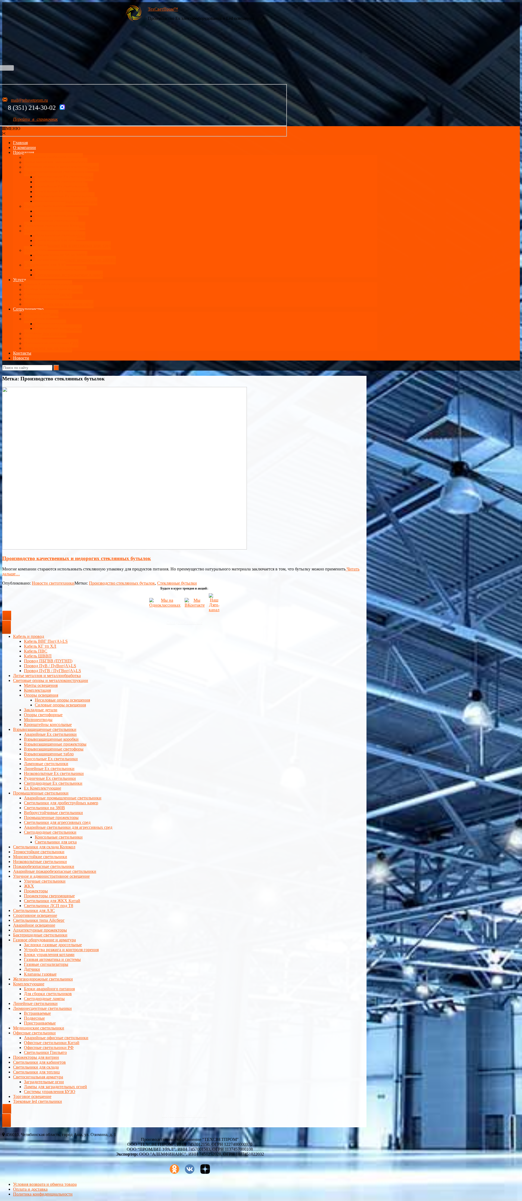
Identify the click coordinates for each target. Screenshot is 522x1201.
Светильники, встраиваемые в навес (69, 274)
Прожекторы (36, 250)
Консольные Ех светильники (62, 191)
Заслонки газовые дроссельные (53, 944)
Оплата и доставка (41, 314)
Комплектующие (28, 984)
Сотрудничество (28, 309)
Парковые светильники (56, 221)
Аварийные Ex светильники (61, 186)
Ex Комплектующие (42, 788)
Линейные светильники (35, 1003)
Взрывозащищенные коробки (51, 739)
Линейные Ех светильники (60, 181)
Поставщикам (37, 318)
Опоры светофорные (43, 714)
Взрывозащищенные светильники (55, 172)
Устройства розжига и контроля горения (61, 949)
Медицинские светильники (38, 1028)
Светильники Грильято (45, 1052)
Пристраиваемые (40, 1023)
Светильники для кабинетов (39, 1062)
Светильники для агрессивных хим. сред (73, 245)
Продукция (23, 152)
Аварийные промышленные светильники (62, 798)
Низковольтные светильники (40, 861)
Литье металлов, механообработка (56, 162)
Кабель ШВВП (38, 656)
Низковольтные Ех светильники (65, 196)
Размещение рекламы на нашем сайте (59, 304)
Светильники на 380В (44, 807)
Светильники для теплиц (36, 1072)
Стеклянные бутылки (177, 583)
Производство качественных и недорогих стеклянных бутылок (76, 558)
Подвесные (34, 1018)
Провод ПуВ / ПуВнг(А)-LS (50, 665)
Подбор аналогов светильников (53, 289)
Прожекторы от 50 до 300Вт (61, 255)
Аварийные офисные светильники (56, 1037)
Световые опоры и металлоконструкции (61, 167)
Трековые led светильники (37, 1101)
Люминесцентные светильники (42, 1008)
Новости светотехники (53, 583)
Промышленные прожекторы (51, 817)
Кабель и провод (28, 636)
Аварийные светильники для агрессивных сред (68, 827)
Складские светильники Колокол (54, 226)
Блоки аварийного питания (49, 988)
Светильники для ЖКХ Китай (52, 900)
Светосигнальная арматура (38, 1077)
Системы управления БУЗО (49, 1091)
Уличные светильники (45, 206)
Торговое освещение (32, 1096)
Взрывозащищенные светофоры (53, 749)
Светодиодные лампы (44, 998)
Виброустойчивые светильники (53, 812)
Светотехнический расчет (48, 294)
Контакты (22, 353)
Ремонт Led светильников (48, 284)
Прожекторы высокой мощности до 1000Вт (75, 260)
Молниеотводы (38, 719)
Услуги (19, 279)
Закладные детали (40, 709)
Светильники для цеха (56, 240)
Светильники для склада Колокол (44, 847)
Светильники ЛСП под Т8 (48, 905)
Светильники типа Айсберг (39, 920)
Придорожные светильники (61, 270)
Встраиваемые (37, 1013)
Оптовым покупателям (45, 333)
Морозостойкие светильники (40, 856)
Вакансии (33, 338)
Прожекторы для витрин (36, 1057)
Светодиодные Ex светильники (53, 783)
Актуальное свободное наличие (53, 157)
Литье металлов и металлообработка (47, 675)
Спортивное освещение (35, 915)
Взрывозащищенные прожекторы (66, 201)
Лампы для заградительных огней (55, 1086)
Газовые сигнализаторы (46, 964)
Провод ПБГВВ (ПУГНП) (48, 661)
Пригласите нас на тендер (48, 348)
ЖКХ (29, 886)
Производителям (50, 323)
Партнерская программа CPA (51, 343)
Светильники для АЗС (45, 265)
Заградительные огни (44, 1081)
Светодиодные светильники (50, 832)
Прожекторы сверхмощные (49, 895)
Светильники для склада (36, 1067)
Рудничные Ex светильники (50, 778)
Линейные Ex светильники (49, 768)
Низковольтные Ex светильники (54, 773)
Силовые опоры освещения (60, 705)
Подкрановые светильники (60, 235)
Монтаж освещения (42, 299)
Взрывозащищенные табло (49, 754)
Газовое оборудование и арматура (44, 940)
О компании (24, 147)
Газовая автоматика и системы (52, 959)
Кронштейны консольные (48, 724)
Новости (21, 358)
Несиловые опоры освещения (62, 700)
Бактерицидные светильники (40, 935)
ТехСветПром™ (163, 9)
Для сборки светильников (48, 993)
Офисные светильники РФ (49, 1047)
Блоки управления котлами (49, 954)
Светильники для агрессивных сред (57, 822)
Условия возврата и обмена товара (45, 1184)
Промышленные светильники (51, 230)
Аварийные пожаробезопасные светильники (54, 871)
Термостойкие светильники (38, 851)
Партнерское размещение (58, 328)
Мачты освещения (41, 685)
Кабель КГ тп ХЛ (40, 646)
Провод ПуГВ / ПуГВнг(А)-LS (52, 670)
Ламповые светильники (46, 763)
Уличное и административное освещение (51, 876)
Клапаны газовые (40, 974)
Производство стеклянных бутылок (122, 583)
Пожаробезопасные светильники (43, 866)
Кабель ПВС (35, 651)
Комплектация (37, 690)
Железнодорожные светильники (43, 979)
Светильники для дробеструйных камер (61, 802)
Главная (20, 142)
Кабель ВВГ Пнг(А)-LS (46, 641)
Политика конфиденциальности (43, 1194)
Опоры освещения (41, 695)
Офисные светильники (34, 1033)
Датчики (32, 969)
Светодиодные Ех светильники (64, 177)
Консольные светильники (59, 837)
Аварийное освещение (34, 925)
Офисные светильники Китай (51, 1042)
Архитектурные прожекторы (62, 211)
